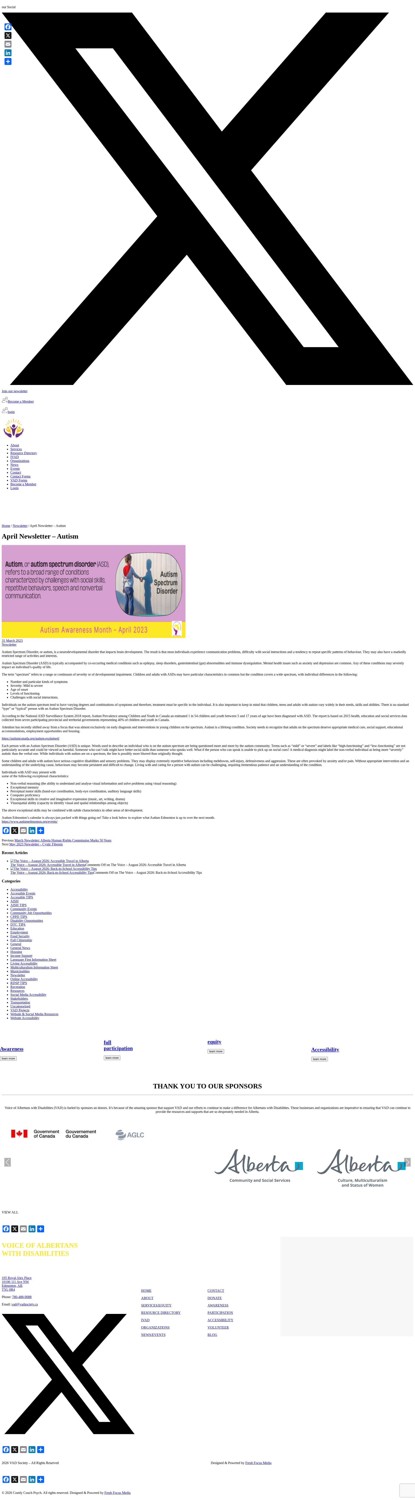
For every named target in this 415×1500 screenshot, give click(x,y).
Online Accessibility (24, 979)
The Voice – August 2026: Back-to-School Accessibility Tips (51, 872)
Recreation (17, 987)
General (15, 944)
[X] (8, 35)
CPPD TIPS (18, 917)
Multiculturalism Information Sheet (34, 967)
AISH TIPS (18, 905)
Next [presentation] (407, 1162)
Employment (19, 932)
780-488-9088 (22, 1297)
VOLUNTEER (218, 1327)
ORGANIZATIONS (155, 1327)
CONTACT (216, 1290)
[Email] (8, 44)
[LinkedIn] (8, 52)
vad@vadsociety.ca (24, 1304)
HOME (146, 1290)
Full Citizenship (21, 940)
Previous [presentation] (7, 1162)
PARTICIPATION (220, 1313)
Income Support (21, 956)
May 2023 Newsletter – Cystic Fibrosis (36, 844)
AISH (14, 901)
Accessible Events (22, 893)
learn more (8, 1058)
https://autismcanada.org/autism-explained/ (30, 738)
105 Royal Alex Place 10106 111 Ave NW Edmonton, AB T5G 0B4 (17, 1283)
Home (6, 526)
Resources (17, 991)
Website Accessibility (24, 1018)
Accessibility (19, 889)
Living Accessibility (24, 963)
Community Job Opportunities (31, 913)
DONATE (215, 1298)
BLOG (212, 1335)
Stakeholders (19, 998)
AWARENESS (218, 1305)
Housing (16, 952)
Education (17, 928)
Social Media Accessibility (28, 994)
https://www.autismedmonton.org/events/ (29, 821)
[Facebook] (8, 27)
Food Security (20, 936)
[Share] (8, 61)
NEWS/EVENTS (153, 1335)
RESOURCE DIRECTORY (161, 1313)
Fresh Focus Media (117, 1493)
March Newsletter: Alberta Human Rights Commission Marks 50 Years (62, 840)
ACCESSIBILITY (220, 1320)
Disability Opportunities (26, 920)
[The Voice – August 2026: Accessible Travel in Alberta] (49, 861)
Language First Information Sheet (33, 959)
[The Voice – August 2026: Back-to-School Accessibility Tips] (53, 869)
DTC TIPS (18, 924)
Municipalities (20, 971)
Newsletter (20, 526)
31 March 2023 (12, 640)
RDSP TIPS (18, 983)
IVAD (145, 1320)
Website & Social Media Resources (34, 1014)
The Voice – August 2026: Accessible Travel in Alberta (47, 865)
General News (20, 948)
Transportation (20, 1002)
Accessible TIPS (21, 897)
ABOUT (147, 1298)
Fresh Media (258, 1463)
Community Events (23, 909)
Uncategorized (20, 1006)
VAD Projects (19, 1010)
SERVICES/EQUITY (156, 1305)
